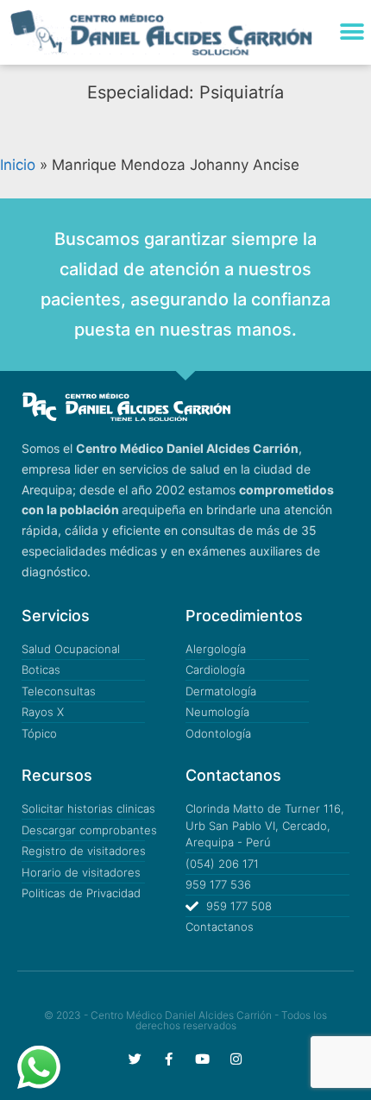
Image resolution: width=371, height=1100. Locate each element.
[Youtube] (202, 1059)
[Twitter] (135, 1059)
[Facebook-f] (168, 1059)
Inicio (17, 164)
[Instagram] (236, 1059)
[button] (351, 32)
